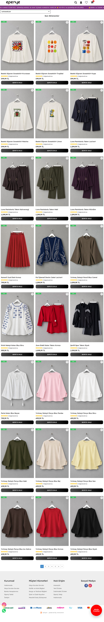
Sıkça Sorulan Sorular (11, 588)
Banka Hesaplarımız (11, 591)
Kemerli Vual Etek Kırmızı (11, 277)
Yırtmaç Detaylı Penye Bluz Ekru (83, 413)
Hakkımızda (58, 597)
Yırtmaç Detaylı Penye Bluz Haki (14, 481)
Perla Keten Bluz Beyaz (10, 413)
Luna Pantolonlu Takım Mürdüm (83, 209)
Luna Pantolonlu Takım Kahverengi (15, 209)
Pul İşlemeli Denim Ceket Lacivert (49, 277)
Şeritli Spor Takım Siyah (79, 345)
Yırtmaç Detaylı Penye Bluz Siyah (83, 549)
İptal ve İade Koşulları (37, 594)
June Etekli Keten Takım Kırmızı (48, 345)
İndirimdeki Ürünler (60, 591)
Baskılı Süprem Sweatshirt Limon (49, 141)
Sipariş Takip (58, 594)
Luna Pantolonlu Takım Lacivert (83, 141)
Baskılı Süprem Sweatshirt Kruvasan (15, 74)
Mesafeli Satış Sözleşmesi (38, 597)
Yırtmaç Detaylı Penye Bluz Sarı (83, 481)
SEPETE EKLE (17, 83)
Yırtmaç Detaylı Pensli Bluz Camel (83, 277)
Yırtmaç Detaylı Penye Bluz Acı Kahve (16, 549)
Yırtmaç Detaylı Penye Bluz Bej (48, 481)
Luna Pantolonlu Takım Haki (47, 209)
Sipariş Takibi (8, 594)
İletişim (6, 597)
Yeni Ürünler (58, 588)
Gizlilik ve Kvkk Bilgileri (37, 588)
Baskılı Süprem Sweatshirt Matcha (14, 141)
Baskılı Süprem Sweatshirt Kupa (83, 74)
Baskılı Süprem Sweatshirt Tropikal (49, 74)
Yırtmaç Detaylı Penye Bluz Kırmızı (49, 549)
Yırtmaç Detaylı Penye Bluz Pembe (49, 413)
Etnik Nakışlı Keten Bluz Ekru (12, 345)
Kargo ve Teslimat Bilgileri (38, 591)
